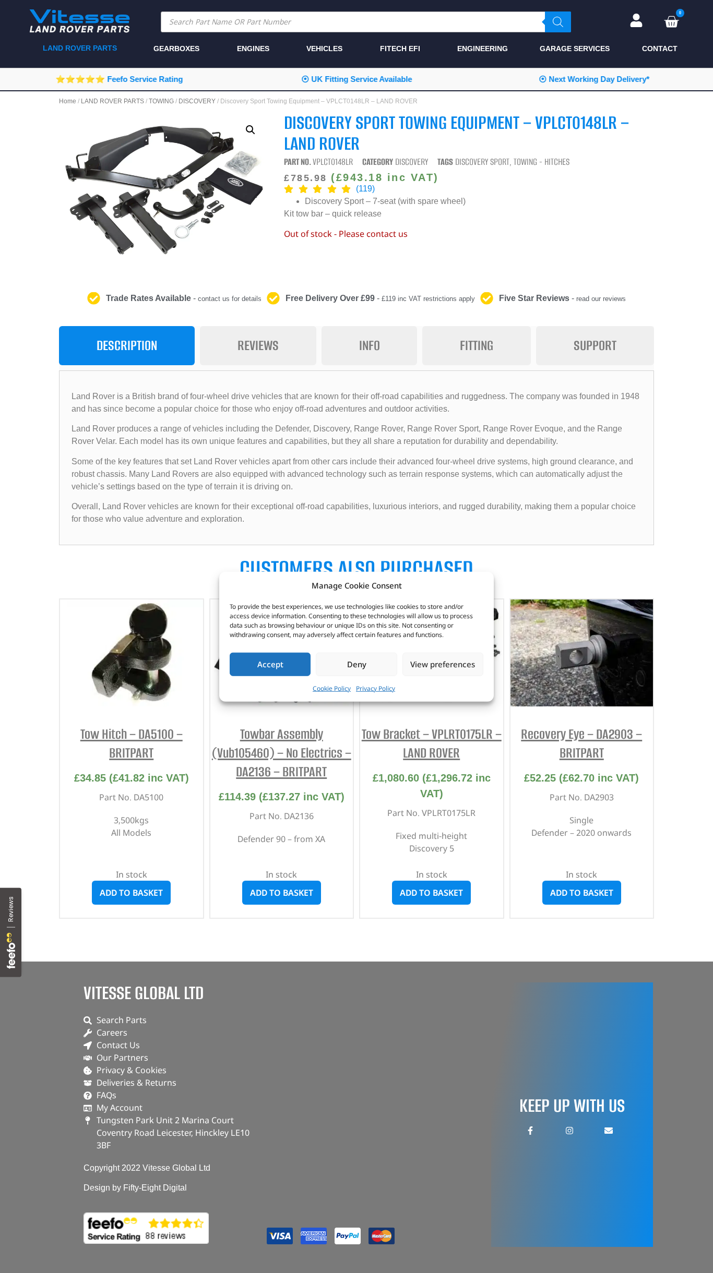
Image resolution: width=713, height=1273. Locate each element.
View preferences (442, 664)
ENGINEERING (482, 48)
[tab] (127, 345)
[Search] (558, 21)
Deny (356, 664)
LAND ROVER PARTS (112, 101)
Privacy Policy (375, 687)
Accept (270, 664)
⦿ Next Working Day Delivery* (594, 79)
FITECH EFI (400, 48)
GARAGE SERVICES (575, 48)
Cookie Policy (332, 687)
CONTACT (660, 48)
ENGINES (253, 48)
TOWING (161, 101)
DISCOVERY (197, 101)
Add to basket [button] (131, 892)
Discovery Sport (482, 161)
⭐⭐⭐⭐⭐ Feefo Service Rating (119, 79)
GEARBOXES (176, 48)
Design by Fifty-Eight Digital (135, 1187)
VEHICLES (324, 48)
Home (67, 101)
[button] (250, 130)
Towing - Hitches (541, 161)
